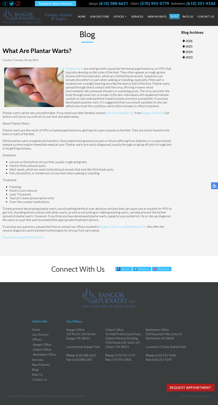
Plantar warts (74, 68)
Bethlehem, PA (135, 226)
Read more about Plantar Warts (23, 237)
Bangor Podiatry (152, 113)
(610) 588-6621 (113, 3)
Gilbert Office (42, 349)
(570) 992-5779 (154, 3)
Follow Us (143, 269)
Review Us (163, 269)
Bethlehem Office (44, 354)
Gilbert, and (118, 226)
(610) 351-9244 (200, 3)
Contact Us (206, 16)
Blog (174, 16)
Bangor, (104, 226)
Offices (118, 16)
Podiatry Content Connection (70, 396)
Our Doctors (99, 16)
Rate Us (187, 16)
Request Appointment (55, 3)
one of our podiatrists (120, 113)
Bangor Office (42, 344)
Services (137, 16)
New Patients (157, 16)
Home (81, 16)
